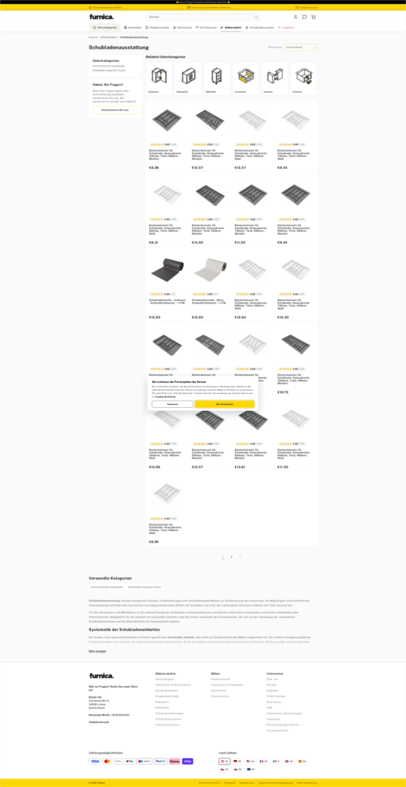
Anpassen (172, 404)
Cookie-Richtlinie (165, 396)
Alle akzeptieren (224, 404)
